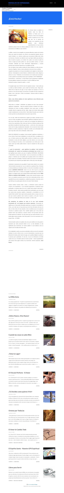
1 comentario (16, 385)
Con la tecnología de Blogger (32, 484)
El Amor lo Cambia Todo (17, 430)
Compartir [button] (50, 29)
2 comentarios (16, 404)
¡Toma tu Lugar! (14, 354)
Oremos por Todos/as (16, 411)
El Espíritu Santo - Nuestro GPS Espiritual (24, 449)
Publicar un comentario (17, 442)
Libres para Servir (15, 467)
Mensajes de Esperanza (18, 3)
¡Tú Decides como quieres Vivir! (20, 392)
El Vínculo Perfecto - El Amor (19, 373)
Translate (11, 10)
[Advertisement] (24, 281)
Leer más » (38, 385)
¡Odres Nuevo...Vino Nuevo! (19, 316)
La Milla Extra (14, 297)
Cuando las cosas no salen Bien (20, 335)
